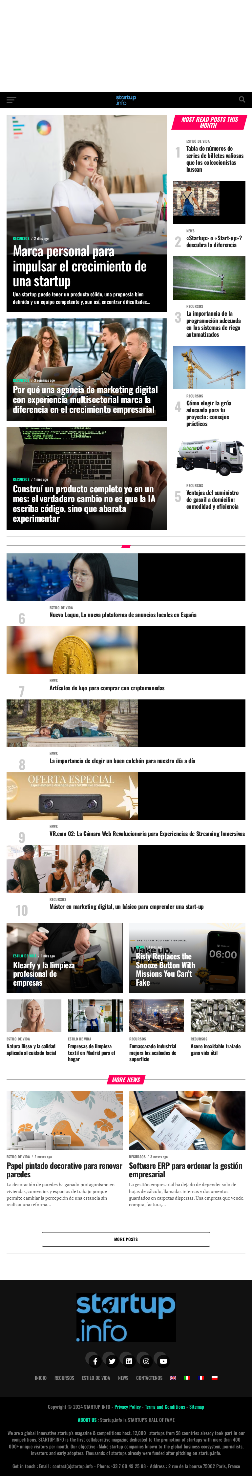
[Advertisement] (126, 46)
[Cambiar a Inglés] (173, 1378)
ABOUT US (88, 1419)
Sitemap (196, 1406)
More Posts (126, 1239)
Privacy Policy (128, 1406)
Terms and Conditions (165, 1406)
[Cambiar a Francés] (201, 1378)
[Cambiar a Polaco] (215, 1378)
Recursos (64, 1377)
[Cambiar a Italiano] (187, 1378)
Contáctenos (149, 1377)
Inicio (41, 1377)
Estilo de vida (96, 1377)
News (123, 1377)
